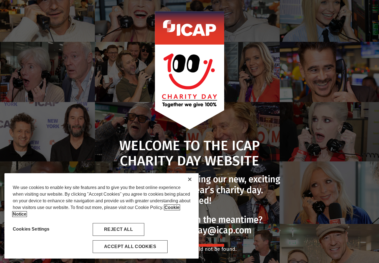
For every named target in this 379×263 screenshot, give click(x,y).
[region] (101, 216)
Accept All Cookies (130, 246)
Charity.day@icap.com (207, 230)
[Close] (190, 179)
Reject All (118, 229)
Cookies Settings (31, 229)
